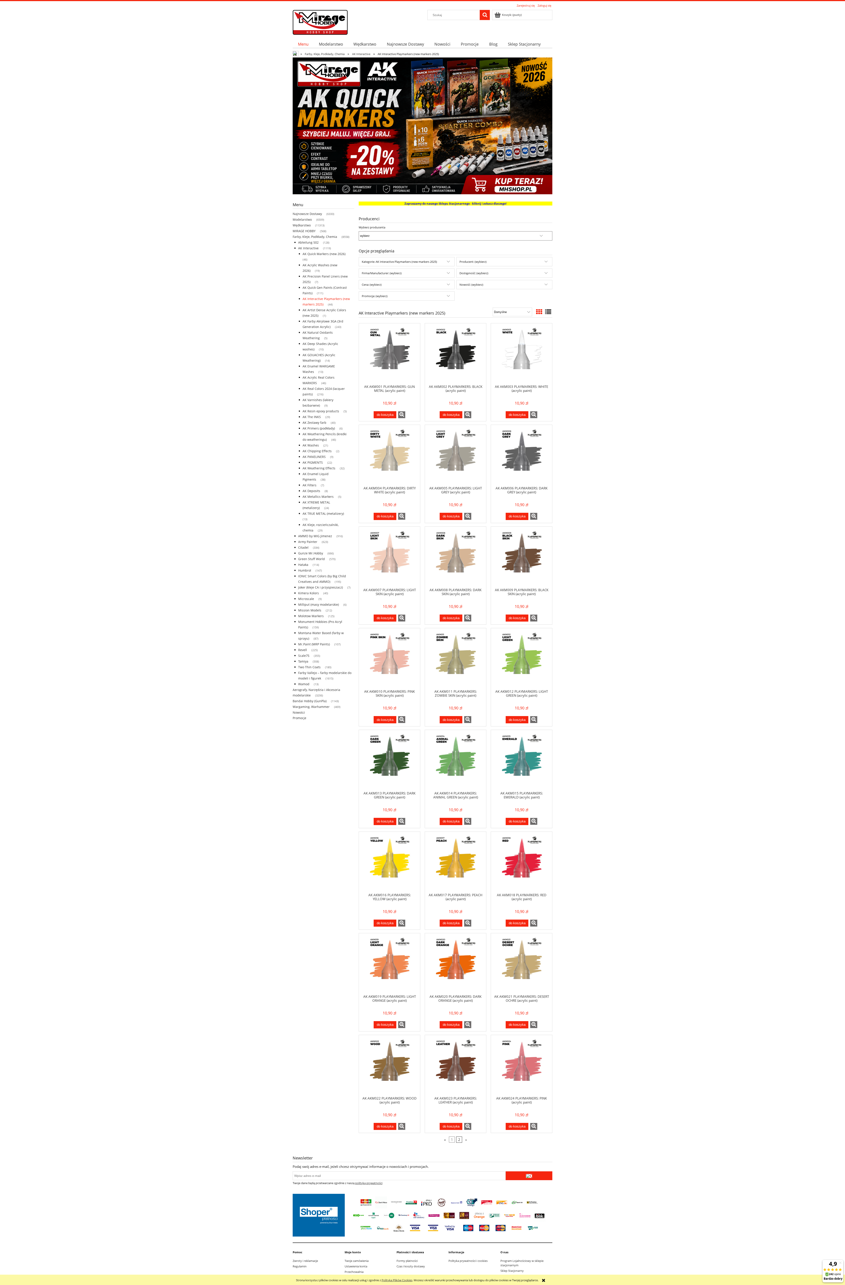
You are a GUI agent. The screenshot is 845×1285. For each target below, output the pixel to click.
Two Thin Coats (309, 667)
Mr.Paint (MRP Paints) (314, 644)
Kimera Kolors (308, 593)
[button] (401, 414)
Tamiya (303, 661)
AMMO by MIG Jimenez (315, 536)
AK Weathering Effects (319, 468)
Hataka (303, 565)
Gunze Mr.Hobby (310, 553)
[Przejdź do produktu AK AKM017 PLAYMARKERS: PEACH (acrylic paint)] (455, 862)
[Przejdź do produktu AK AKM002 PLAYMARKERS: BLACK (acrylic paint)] (455, 353)
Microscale (306, 599)
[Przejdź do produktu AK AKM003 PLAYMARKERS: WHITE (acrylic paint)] (521, 353)
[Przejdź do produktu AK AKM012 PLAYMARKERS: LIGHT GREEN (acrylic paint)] (521, 658)
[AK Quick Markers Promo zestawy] (422, 126)
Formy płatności (407, 1261)
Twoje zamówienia (357, 1261)
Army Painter (307, 542)
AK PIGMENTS (313, 462)
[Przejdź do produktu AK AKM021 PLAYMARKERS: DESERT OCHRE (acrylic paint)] (521, 963)
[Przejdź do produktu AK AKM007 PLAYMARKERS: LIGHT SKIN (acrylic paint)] (389, 557)
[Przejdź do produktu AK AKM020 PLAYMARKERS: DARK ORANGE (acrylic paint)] (455, 963)
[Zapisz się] (529, 1175)
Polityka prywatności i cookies (468, 1261)
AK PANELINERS (314, 457)
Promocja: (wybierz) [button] (375, 296)
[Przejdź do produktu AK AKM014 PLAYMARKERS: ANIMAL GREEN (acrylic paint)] (455, 760)
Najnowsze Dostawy (307, 214)
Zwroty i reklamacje (305, 1261)
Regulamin (300, 1266)
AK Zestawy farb (314, 422)
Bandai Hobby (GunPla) (310, 701)
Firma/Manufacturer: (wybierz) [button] (382, 273)
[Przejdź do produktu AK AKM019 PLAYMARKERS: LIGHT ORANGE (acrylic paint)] (389, 963)
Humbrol (304, 570)
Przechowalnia (354, 1272)
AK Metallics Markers (318, 496)
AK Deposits (311, 491)
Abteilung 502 (308, 242)
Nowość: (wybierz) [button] (471, 285)
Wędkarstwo (302, 225)
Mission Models (309, 610)
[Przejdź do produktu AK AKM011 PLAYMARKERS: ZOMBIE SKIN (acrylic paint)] (455, 658)
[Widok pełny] (548, 311)
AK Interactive (308, 248)
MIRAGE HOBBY (304, 231)
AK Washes (311, 445)
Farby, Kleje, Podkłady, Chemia (315, 237)
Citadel (303, 547)
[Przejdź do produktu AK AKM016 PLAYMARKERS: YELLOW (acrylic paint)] (389, 862)
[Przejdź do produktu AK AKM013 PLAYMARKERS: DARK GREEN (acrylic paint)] (389, 760)
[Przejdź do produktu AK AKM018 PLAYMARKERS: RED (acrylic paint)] (521, 862)
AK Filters (309, 485)
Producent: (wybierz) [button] (473, 262)
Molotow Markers (311, 616)
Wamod (303, 684)
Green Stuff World (311, 559)
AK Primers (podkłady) (319, 428)
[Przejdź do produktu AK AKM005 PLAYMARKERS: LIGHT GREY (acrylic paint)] (455, 455)
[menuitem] (303, 44)
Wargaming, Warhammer (311, 707)
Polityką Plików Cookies (397, 1280)
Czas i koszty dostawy (411, 1266)
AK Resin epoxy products (321, 411)
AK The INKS (312, 417)
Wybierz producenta (372, 227)
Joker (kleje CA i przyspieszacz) (320, 587)
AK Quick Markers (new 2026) (324, 254)
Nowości (299, 712)
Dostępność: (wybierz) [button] (473, 273)
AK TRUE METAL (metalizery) (323, 513)
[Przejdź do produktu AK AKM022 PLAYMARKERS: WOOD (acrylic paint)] (389, 1065)
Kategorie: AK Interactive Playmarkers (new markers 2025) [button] (399, 262)
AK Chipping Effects (317, 451)
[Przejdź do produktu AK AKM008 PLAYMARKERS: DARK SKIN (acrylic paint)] (455, 557)
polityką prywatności (368, 1183)
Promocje (299, 718)
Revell (302, 650)
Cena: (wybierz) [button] (372, 285)
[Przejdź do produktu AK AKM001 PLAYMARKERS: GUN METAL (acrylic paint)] (389, 353)
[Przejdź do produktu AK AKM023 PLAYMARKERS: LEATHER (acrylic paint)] (455, 1065)
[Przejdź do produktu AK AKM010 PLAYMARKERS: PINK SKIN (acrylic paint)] (389, 658)
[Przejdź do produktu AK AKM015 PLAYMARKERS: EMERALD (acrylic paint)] (521, 760)
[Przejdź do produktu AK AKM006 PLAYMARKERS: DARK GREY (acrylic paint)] (521, 455)
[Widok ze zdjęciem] (539, 311)
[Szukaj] (485, 15)
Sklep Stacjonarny (512, 1271)
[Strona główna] (320, 22)
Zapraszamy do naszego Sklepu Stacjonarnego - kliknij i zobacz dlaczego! (455, 204)
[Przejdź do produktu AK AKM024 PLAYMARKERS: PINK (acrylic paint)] (521, 1065)
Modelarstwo (302, 219)
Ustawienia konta (356, 1266)
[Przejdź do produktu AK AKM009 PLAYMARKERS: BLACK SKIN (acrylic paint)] (521, 557)
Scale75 (303, 656)
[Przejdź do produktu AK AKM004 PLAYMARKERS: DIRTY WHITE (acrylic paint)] (389, 455)
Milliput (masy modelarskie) (318, 604)
